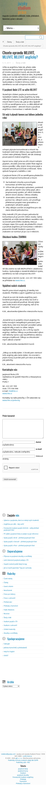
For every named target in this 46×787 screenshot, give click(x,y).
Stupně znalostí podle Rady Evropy (15, 564)
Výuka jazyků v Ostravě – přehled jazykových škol (20, 542)
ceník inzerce (27, 756)
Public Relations (9, 610)
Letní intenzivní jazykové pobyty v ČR (16, 560)
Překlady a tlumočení (11, 606)
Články (9, 42)
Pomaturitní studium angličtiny (23, 777)
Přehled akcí (8, 602)
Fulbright (7, 644)
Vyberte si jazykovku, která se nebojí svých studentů (21, 520)
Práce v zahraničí (9, 598)
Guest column (8, 586)
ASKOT (6, 655)
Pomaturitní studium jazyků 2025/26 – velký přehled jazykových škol (21, 529)
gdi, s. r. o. (18, 758)
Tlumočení (23, 781)
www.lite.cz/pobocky (11, 400)
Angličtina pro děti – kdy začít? (14, 524)
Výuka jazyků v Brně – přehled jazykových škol (19, 538)
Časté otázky (8, 579)
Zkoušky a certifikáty (11, 633)
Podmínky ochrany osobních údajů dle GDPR (23, 760)
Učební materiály (9, 629)
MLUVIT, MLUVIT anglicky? (20, 55)
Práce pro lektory (9, 594)
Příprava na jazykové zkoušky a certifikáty (18, 556)
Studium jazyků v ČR (10, 621)
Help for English (9, 652)
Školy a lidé (20, 42)
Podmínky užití (21, 762)
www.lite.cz (20, 280)
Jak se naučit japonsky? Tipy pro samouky (18, 568)
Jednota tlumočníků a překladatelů (15, 648)
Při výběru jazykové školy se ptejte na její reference (21, 534)
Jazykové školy (23, 769)
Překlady (23, 779)
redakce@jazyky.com (8, 754)
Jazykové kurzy (23, 771)
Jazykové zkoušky (23, 775)
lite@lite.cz (13, 391)
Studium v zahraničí (10, 625)
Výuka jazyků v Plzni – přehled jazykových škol (19, 546)
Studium (23, 773)
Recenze (6, 614)
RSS (28, 762)
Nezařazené (8, 590)
